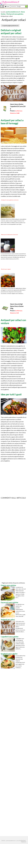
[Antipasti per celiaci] (8, 628)
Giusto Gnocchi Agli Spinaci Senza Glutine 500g (16, 306)
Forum (7, 6)
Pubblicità (23, 841)
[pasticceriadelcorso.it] (9, 2)
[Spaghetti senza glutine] (8, 662)
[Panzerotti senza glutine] (8, 611)
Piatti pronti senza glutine (15, 14)
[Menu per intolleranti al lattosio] (8, 245)
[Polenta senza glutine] (8, 593)
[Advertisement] (14, 476)
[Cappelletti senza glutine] (8, 645)
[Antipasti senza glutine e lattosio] (8, 211)
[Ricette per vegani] (8, 280)
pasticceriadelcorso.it (13, 12)
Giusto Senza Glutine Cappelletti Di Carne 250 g (17, 106)
